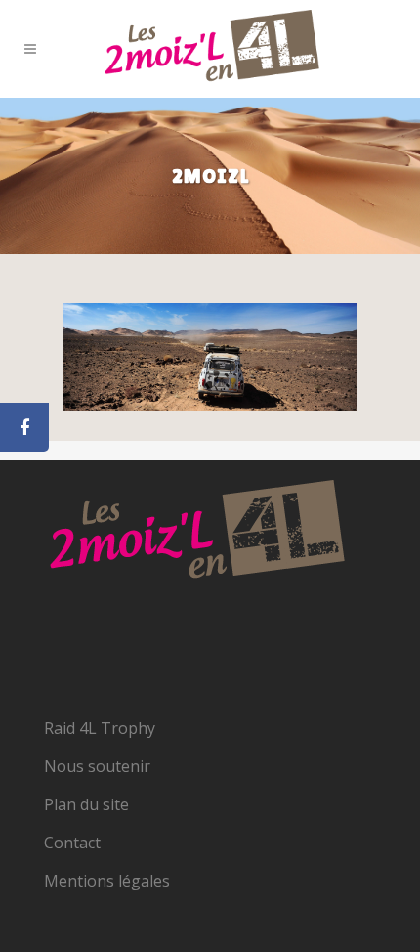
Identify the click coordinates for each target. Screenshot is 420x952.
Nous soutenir (97, 766)
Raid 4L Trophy (99, 728)
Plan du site (86, 804)
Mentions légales (107, 880)
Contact (72, 842)
